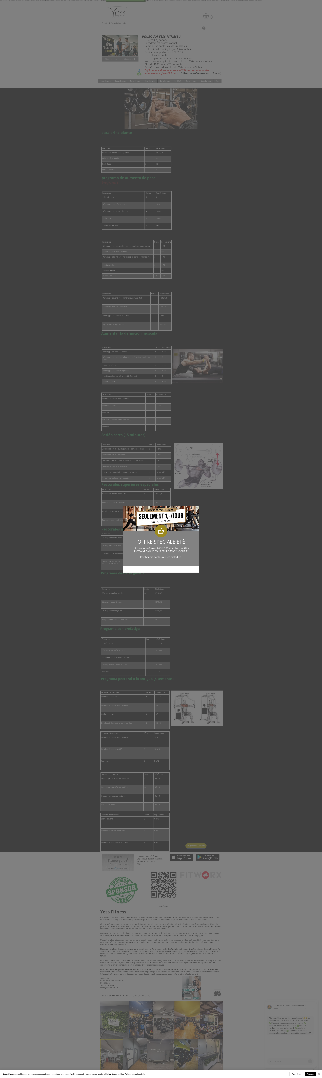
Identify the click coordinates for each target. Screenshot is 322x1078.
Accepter (310, 1074)
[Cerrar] (318, 1074)
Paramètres (296, 1074)
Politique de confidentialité (135, 1074)
